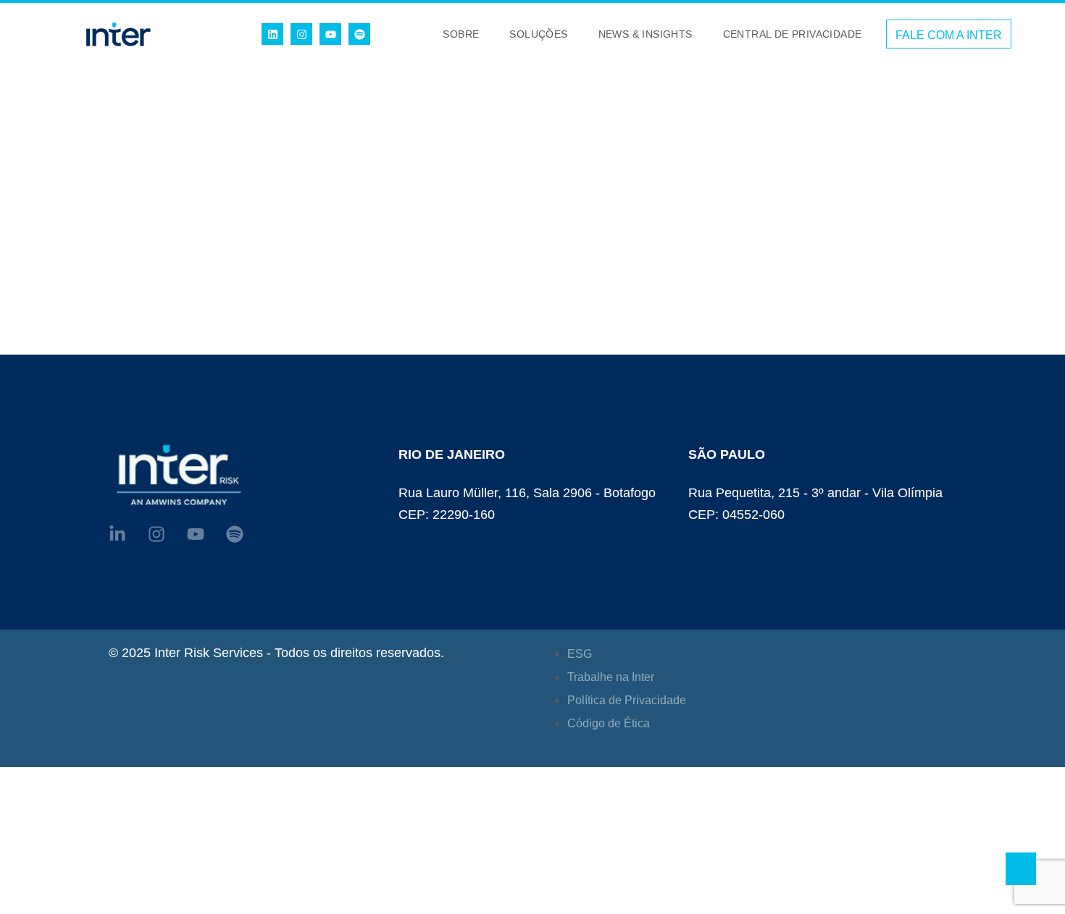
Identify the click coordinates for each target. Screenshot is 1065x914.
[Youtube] (330, 34)
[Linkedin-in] (117, 534)
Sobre (461, 34)
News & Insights (645, 34)
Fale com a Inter (948, 35)
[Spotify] (359, 34)
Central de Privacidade (792, 34)
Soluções (538, 34)
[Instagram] (301, 34)
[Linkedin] (272, 34)
